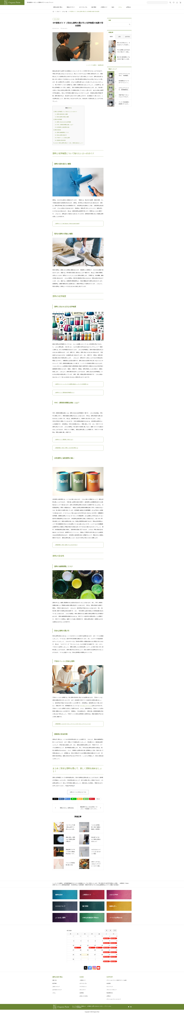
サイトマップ (110, 986)
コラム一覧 (56, 19)
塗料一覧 (54, 980)
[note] (131, 1007)
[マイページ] (177, 2)
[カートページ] (180, 2)
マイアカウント (83, 986)
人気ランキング (56, 986)
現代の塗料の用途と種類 (62, 116)
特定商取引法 (110, 992)
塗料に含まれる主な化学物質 (63, 122)
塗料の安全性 (57, 129)
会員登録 (82, 992)
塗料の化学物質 (57, 119)
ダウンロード (83, 989)
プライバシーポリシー (112, 989)
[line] (128, 1006)
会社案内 (109, 983)
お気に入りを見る (84, 996)
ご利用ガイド (103, 7)
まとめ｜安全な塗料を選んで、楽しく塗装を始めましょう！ (68, 143)
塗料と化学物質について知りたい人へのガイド (65, 111)
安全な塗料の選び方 (61, 135)
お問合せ (128, 7)
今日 (115, 930)
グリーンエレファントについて (114, 999)
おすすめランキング (57, 989)
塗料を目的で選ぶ (57, 7)
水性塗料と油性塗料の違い (62, 127)
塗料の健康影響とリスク (62, 132)
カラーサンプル (83, 7)
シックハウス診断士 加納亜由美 (94, 65)
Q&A (113, 7)
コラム (120, 7)
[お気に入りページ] (173, 2)
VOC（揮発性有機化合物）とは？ (64, 124)
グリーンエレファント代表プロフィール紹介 (117, 980)
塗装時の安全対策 (60, 140)
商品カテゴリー (71, 7)
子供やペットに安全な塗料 (62, 137)
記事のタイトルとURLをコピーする (78, 792)
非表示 (69, 107)
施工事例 (93, 7)
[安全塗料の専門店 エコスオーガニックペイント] (12, 2)
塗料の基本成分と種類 (61, 114)
